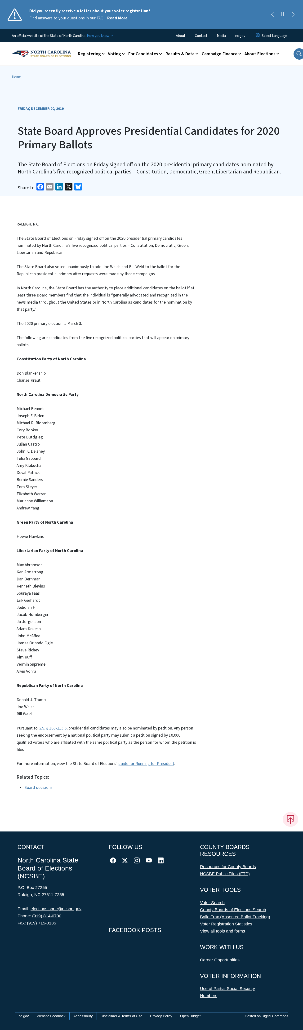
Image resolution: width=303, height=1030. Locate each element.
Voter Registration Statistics (226, 924)
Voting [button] (114, 54)
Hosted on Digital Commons (266, 1016)
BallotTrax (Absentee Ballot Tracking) (235, 917)
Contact (201, 35)
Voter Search (212, 902)
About (180, 35)
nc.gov (240, 35)
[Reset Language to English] (258, 35)
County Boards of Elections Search (233, 909)
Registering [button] (89, 54)
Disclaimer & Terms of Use (121, 1016)
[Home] (41, 48)
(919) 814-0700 (46, 916)
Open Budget (190, 1016)
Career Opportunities (220, 960)
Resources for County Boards (228, 866)
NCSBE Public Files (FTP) (225, 873)
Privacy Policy (161, 1016)
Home (16, 77)
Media (221, 35)
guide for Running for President (146, 764)
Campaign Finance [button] (219, 54)
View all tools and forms (222, 931)
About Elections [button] (260, 54)
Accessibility (83, 1016)
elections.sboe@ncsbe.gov (56, 908)
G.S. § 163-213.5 (53, 728)
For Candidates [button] (143, 54)
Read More (117, 18)
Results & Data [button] (180, 54)
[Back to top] (290, 819)
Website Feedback (51, 1016)
